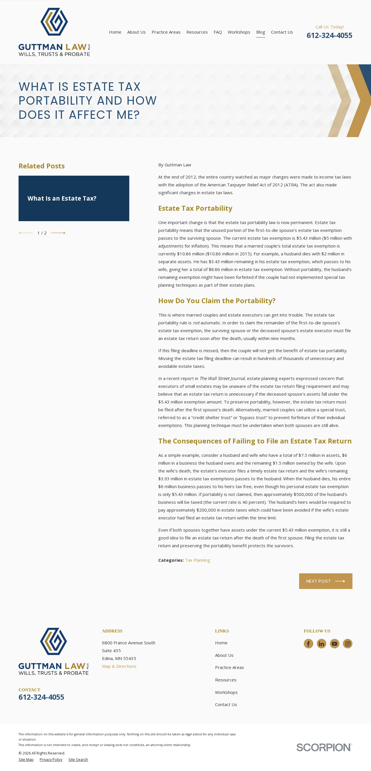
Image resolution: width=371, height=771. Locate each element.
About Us (224, 655)
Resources (226, 680)
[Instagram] (347, 643)
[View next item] (58, 233)
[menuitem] (26, 760)
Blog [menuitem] (260, 32)
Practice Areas (229, 667)
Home (221, 642)
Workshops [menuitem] (239, 32)
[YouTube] (334, 643)
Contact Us (226, 704)
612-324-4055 (329, 35)
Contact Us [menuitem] (282, 32)
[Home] (54, 32)
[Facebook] (308, 643)
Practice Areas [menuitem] (166, 32)
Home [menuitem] (115, 32)
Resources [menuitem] (197, 32)
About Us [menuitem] (136, 32)
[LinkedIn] (321, 643)
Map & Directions (119, 666)
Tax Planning (197, 560)
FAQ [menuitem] (218, 32)
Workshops (226, 692)
